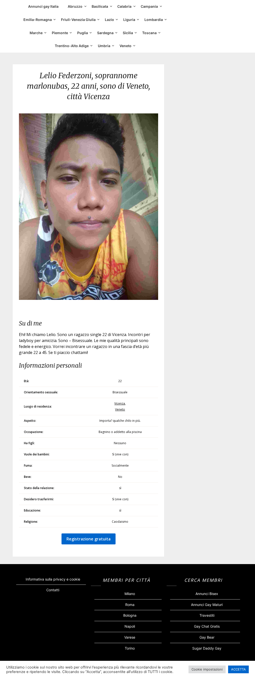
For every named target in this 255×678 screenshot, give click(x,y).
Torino (130, 648)
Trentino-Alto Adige (72, 46)
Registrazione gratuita (88, 539)
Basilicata (100, 6)
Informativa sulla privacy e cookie (53, 579)
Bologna (129, 615)
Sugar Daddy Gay (206, 648)
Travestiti (206, 615)
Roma (129, 604)
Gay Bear (206, 637)
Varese (129, 637)
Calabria (124, 6)
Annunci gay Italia (43, 6)
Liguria (129, 19)
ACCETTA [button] (238, 669)
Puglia (82, 33)
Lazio (109, 19)
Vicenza (119, 403)
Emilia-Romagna (37, 19)
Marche (36, 33)
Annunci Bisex (206, 594)
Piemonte (60, 33)
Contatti (52, 590)
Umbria (104, 46)
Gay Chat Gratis (207, 626)
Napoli (130, 626)
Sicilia (128, 33)
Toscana (149, 33)
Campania (149, 6)
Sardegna (105, 33)
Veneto (125, 46)
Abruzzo (75, 6)
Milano (130, 594)
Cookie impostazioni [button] (207, 669)
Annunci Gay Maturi (207, 604)
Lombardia (153, 19)
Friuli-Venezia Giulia (78, 19)
